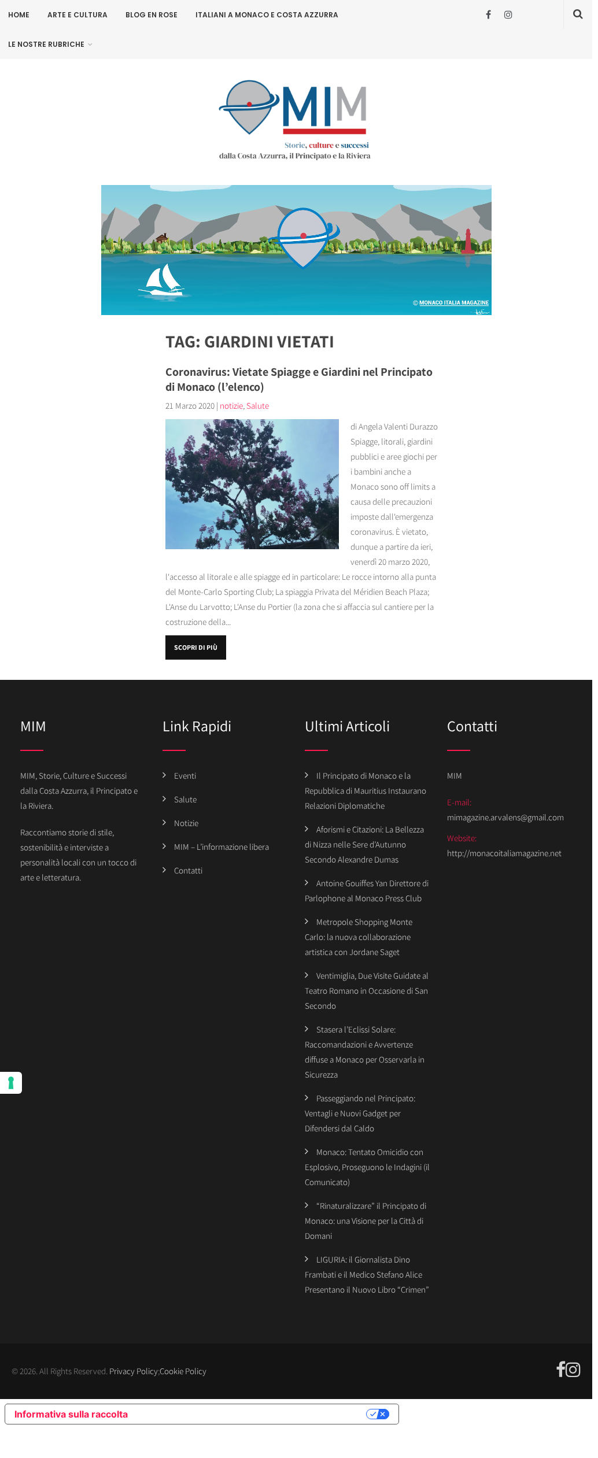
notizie (231, 405)
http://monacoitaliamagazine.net (504, 853)
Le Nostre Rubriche (46, 44)
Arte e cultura (77, 15)
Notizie (186, 822)
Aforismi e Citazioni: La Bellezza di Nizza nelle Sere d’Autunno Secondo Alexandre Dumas (364, 844)
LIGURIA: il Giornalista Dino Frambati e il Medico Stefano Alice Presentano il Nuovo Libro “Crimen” (367, 1274)
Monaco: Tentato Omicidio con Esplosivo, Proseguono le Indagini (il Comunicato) (367, 1166)
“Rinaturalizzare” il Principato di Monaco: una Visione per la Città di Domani (365, 1220)
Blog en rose (151, 15)
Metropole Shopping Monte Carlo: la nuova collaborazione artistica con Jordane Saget (358, 936)
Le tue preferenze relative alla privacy (253, 1414)
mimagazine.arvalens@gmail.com (505, 817)
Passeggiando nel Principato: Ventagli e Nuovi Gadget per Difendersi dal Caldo (360, 1113)
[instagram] (509, 15)
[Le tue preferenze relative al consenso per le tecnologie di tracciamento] (11, 1083)
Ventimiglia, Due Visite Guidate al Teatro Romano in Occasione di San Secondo (367, 990)
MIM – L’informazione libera (221, 846)
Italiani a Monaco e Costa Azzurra (266, 15)
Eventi (185, 775)
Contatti (188, 870)
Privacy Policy (133, 1371)
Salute (257, 405)
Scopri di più (195, 647)
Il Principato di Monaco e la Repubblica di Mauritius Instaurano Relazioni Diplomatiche (365, 790)
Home (18, 15)
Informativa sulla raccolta (71, 1414)
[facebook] (488, 15)
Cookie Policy (183, 1371)
